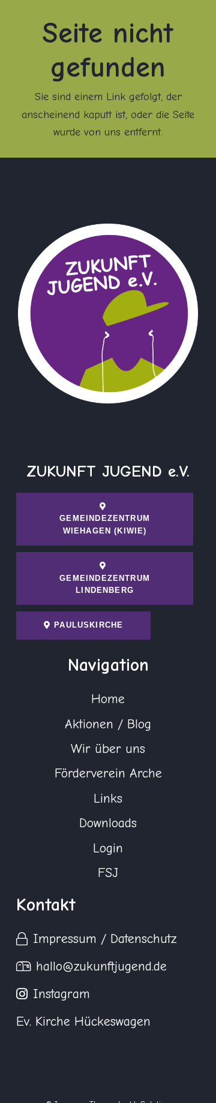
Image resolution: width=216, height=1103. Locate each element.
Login (108, 848)
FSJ (108, 873)
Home (108, 699)
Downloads (108, 823)
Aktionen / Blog (108, 724)
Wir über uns (108, 749)
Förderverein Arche (108, 773)
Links (108, 798)
